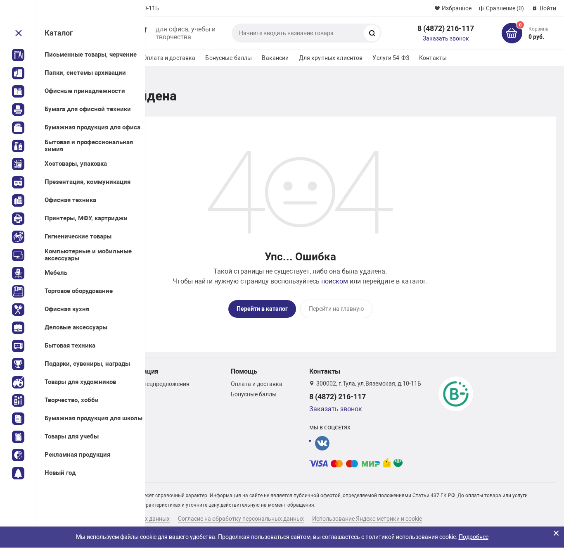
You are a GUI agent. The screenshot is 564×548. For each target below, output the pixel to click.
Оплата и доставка (169, 58)
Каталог (59, 33)
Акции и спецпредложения (154, 384)
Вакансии (275, 58)
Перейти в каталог (262, 308)
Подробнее (473, 537)
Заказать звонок (446, 38)
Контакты (433, 58)
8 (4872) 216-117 (445, 28)
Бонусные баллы (228, 58)
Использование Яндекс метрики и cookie (367, 518)
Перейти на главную (336, 308)
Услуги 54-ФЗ (390, 58)
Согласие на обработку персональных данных (241, 518)
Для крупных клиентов (331, 58)
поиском (334, 281)
